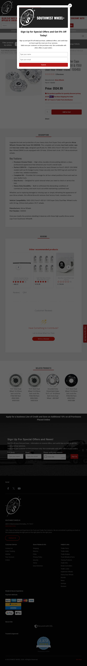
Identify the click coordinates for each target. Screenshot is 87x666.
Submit (43, 65)
